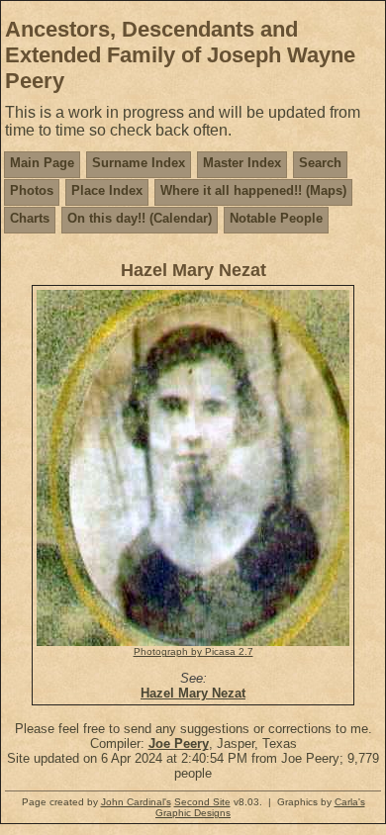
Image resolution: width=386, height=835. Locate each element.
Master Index (242, 162)
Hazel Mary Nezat (193, 693)
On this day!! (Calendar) (139, 218)
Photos (31, 190)
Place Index (107, 190)
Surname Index (138, 162)
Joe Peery (178, 743)
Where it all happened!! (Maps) (253, 190)
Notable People (276, 218)
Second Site (202, 801)
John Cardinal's (136, 801)
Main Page (42, 162)
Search (320, 162)
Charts (29, 218)
